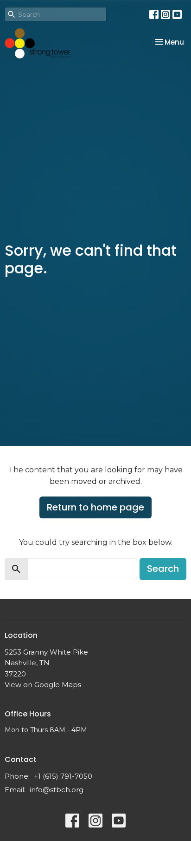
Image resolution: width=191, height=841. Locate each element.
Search (163, 568)
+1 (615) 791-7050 (63, 776)
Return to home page (95, 507)
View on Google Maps (43, 684)
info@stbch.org (56, 789)
